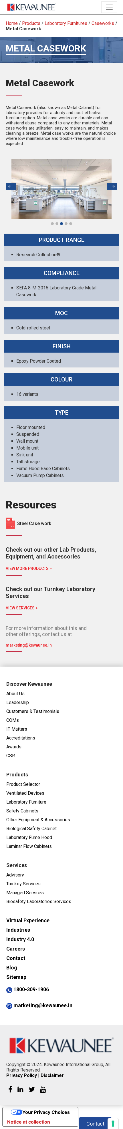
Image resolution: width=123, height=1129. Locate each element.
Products (31, 23)
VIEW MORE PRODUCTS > (29, 568)
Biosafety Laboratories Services (38, 901)
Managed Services (25, 892)
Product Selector (23, 784)
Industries (18, 930)
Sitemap (16, 977)
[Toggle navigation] (109, 7)
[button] (11, 186)
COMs (12, 720)
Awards (13, 747)
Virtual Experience (27, 920)
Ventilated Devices (25, 793)
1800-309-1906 (31, 989)
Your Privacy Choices (46, 1112)
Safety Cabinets (22, 811)
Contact (15, 958)
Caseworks (103, 23)
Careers (15, 949)
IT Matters (16, 729)
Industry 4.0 (20, 939)
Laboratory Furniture (26, 802)
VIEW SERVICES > (22, 608)
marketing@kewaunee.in (29, 645)
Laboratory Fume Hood (29, 837)
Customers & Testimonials (32, 711)
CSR (10, 755)
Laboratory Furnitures (66, 23)
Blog (11, 968)
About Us (15, 693)
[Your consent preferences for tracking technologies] (113, 1123)
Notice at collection (28, 1122)
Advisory (15, 875)
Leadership (17, 702)
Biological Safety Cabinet (31, 828)
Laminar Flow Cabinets (29, 846)
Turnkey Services (23, 883)
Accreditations (20, 738)
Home (12, 23)
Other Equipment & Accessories (38, 819)
